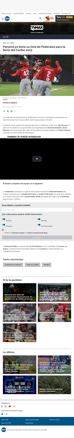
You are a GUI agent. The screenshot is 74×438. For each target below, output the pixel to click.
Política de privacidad (32, 419)
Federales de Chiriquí (13, 265)
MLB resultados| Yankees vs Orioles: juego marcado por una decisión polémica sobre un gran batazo (19, 336)
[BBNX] (3, 429)
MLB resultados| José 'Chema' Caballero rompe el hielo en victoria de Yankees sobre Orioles (19, 317)
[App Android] (6, 414)
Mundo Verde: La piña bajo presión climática (51, 390)
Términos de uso (54, 419)
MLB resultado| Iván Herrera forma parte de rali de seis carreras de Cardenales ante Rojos (52, 316)
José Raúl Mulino (18, 13)
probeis (47, 265)
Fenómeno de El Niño (45, 13)
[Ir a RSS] (14, 406)
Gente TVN (4, 419)
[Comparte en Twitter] (8, 111)
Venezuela (56, 13)
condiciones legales (18, 233)
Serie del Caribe (32, 265)
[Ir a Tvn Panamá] (21, 18)
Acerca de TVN (6, 423)
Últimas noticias (6, 13)
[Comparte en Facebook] (4, 111)
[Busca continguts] (40, 18)
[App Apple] (2, 414)
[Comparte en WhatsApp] (11, 111)
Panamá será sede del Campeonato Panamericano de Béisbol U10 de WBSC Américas (18, 297)
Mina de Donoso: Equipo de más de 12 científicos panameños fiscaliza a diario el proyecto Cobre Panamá (19, 368)
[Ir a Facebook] (2, 406)
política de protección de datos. (37, 233)
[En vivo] (57, 16)
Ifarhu (35, 13)
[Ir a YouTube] (10, 406)
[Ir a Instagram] (6, 406)
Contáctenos (29, 423)
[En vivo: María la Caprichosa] (49, 18)
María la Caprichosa (63, 20)
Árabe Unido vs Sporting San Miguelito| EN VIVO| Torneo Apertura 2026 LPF (17, 389)
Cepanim (28, 13)
